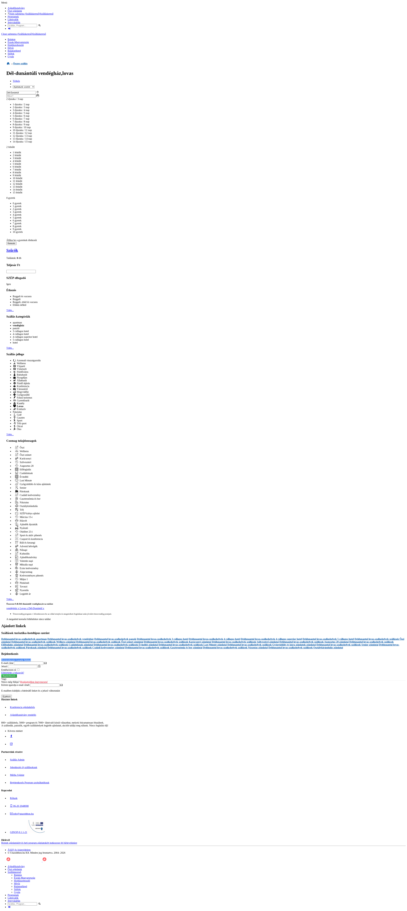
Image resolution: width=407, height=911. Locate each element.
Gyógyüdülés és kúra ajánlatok (35, 484)
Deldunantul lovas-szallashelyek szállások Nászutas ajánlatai (235, 647)
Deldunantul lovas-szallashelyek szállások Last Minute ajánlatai (193, 644)
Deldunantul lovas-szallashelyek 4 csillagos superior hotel (271, 639)
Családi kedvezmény (30, 495)
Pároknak (24, 491)
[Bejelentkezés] (9, 28)
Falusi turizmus (24, 397)
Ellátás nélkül (19, 305)
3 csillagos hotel (21, 331)
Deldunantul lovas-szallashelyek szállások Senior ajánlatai (347, 644)
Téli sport (21, 423)
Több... (10, 310)
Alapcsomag (25, 572)
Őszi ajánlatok (15, 11)
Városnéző (22, 389)
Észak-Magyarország (18, 42)
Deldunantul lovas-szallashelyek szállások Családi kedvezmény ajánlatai (85, 647)
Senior (22, 487)
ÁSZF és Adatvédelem (19, 850)
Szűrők (12, 250)
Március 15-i (25, 517)
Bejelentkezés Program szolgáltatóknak (29, 782)
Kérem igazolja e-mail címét (15, 685)
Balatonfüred (14, 50)
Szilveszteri (25, 462)
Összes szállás (20, 63)
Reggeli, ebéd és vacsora (25, 302)
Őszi (21, 447)
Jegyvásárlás (14, 22)
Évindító (23, 476)
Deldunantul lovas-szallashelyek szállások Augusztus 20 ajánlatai (314, 642)
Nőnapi (23, 550)
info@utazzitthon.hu (23, 813)
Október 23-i (26, 531)
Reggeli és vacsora (22, 296)
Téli (21, 509)
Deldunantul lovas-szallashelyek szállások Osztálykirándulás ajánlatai (305, 647)
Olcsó (19, 426)
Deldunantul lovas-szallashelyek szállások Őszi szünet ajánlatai (109, 642)
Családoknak (26, 473)
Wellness (21, 363)
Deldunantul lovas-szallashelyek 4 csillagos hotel (214, 639)
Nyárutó (23, 528)
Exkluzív (21, 409)
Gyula (11, 56)
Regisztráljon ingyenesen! (34, 682)
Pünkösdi (24, 583)
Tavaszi (23, 586)
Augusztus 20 (26, 465)
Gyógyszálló (23, 394)
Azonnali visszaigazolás (28, 360)
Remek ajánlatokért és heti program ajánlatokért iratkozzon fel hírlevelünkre (39, 843)
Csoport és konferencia (31, 539)
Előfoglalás (25, 469)
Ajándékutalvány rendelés (23, 715)
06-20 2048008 (21, 806)
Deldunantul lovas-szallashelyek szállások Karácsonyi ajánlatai (177, 642)
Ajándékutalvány (16, 8)
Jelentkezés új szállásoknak (23, 767)
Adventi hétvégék (28, 546)
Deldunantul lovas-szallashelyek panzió (115, 639)
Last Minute (25, 480)
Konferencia (22, 386)
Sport (19, 420)
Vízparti (20, 366)
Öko (18, 429)
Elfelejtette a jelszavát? (12, 672)
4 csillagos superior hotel (25, 337)
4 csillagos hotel (21, 334)
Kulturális (24, 553)
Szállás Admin (17, 759)
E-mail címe (7, 663)
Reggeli (17, 299)
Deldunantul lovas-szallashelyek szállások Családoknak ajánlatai (58, 644)
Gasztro (20, 417)
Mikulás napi (26, 564)
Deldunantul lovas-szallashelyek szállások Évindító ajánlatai (126, 644)
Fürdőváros (22, 372)
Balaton (11, 39)
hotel (15, 342)
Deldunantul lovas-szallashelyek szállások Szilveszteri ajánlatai (245, 642)
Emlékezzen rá (9, 670)
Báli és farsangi (27, 542)
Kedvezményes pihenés (31, 575)
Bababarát (21, 374)
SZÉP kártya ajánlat (29, 513)
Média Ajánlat (17, 775)
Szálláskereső (46, 13)
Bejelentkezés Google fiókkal (16, 660)
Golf (18, 414)
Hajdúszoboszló (16, 45)
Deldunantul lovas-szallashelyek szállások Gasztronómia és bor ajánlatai (163, 647)
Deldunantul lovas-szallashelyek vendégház (70, 639)
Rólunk (13, 798)
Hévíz (11, 48)
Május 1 (23, 579)
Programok (13, 16)
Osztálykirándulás (28, 506)
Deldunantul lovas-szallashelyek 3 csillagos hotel (162, 639)
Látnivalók (13, 19)
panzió (16, 328)
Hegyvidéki (22, 392)
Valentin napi (26, 561)
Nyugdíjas (21, 377)
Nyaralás (24, 590)
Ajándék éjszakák (28, 524)
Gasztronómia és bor (29, 498)
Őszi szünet (25, 455)
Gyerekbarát (22, 400)
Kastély (20, 403)
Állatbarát (21, 380)
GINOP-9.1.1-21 (18, 832)
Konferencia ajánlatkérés (22, 707)
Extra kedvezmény (28, 568)
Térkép (16, 81)
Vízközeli (21, 369)
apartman (17, 322)
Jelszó (4, 666)
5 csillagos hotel (21, 339)
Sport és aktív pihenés (30, 535)
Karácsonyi (25, 458)
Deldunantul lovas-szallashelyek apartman (24, 639)
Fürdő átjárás (23, 383)
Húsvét (23, 520)
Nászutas (17, 412)
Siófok (11, 53)
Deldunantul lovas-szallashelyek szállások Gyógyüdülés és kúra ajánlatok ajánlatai (271, 644)
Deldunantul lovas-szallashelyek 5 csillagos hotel (328, 639)
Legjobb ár (25, 593)
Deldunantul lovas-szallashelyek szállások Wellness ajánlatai (43, 642)
